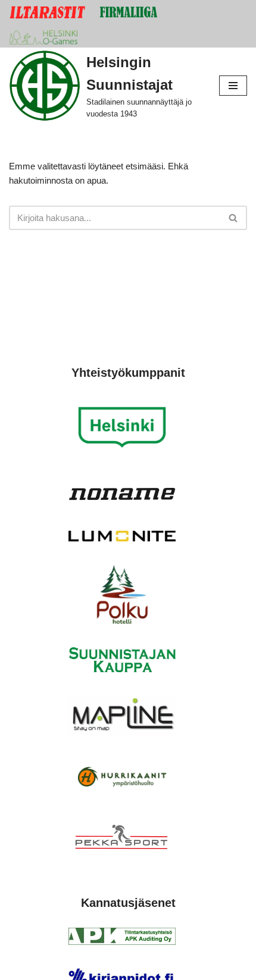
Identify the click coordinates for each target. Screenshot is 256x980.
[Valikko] (233, 85)
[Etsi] (233, 218)
